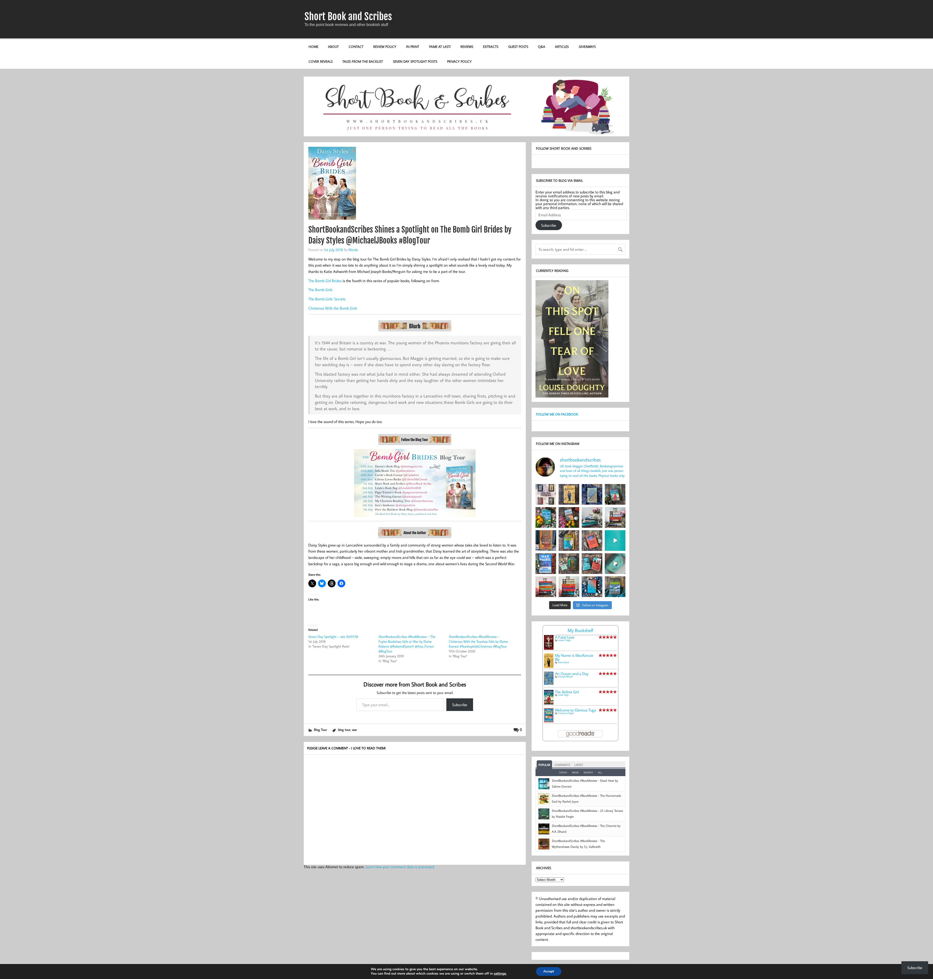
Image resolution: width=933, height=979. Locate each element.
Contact (356, 46)
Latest (578, 765)
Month (588, 772)
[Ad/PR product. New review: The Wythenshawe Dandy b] (546, 540)
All (600, 772)
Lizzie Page (563, 694)
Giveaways (587, 46)
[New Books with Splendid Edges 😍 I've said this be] (592, 563)
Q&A (541, 46)
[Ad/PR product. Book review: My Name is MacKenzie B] (569, 494)
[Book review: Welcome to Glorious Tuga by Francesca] (546, 517)
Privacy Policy (459, 61)
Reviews (466, 46)
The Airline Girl (567, 691)
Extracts (490, 46)
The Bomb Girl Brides (325, 280)
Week (575, 772)
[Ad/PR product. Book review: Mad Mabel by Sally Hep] (546, 563)
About (333, 46)
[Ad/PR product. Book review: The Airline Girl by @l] (615, 494)
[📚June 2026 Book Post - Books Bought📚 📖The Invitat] (546, 586)
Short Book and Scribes (348, 16)
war (354, 729)
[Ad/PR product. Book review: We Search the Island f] (592, 540)
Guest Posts (518, 46)
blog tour (344, 729)
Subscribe (459, 704)
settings (500, 973)
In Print (412, 46)
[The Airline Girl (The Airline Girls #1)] (548, 703)
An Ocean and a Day (571, 673)
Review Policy (384, 46)
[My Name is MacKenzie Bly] (548, 667)
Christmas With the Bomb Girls (332, 308)
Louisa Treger (564, 640)
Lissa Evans (563, 662)
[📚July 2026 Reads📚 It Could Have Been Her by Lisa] (615, 517)
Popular (544, 765)
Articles (562, 46)
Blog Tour (320, 729)
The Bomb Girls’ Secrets (327, 298)
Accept (548, 971)
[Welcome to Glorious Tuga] (548, 721)
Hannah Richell (565, 676)
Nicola (353, 249)
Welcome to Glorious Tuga (575, 710)
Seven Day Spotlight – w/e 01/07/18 (333, 636)
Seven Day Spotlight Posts (415, 61)
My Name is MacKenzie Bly (574, 657)
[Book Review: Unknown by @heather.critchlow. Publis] (615, 586)
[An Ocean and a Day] (548, 683)
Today (563, 772)
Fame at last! (440, 46)
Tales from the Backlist (362, 61)
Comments (562, 765)
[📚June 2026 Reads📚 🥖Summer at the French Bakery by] (569, 586)
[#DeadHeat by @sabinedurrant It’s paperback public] (569, 540)
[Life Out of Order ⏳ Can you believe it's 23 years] (615, 563)
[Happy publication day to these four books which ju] (546, 494)
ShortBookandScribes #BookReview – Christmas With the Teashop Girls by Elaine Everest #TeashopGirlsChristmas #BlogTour (478, 641)
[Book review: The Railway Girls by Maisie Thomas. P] (569, 517)
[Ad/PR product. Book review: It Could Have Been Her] (569, 563)
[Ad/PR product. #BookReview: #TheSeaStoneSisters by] (592, 586)
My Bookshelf (580, 630)
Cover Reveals (321, 61)
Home (313, 46)
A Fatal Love (564, 637)
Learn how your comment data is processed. (400, 866)
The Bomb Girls (320, 289)
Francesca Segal (566, 713)
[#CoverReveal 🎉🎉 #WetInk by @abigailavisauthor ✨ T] (615, 540)
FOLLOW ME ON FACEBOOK (557, 414)
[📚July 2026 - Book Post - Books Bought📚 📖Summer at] (592, 517)
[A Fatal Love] (548, 648)
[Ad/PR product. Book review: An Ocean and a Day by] (592, 494)
